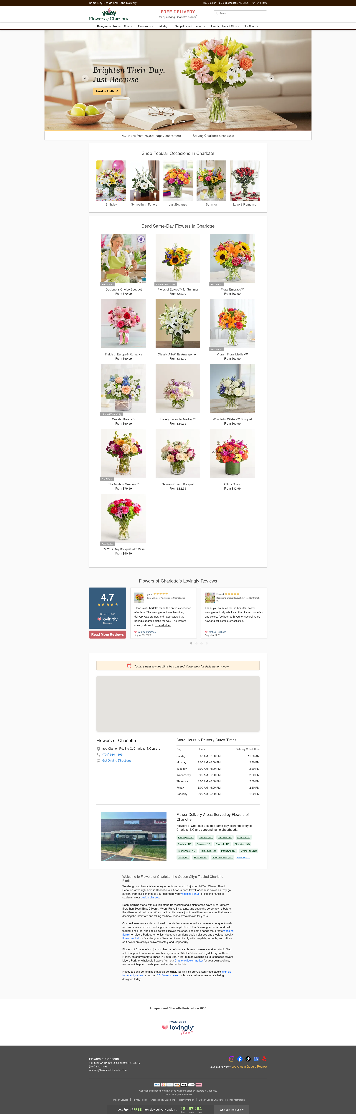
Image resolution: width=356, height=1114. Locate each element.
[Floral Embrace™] (139, 598)
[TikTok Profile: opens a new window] (248, 1059)
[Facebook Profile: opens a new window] (240, 1059)
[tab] (178, 121)
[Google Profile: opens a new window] (256, 1059)
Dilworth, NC (243, 837)
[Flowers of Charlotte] (115, 14)
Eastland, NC (185, 844)
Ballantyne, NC (186, 837)
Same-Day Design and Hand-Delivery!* (114, 3)
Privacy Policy (140, 1100)
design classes (150, 897)
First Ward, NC (242, 844)
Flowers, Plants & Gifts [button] (223, 26)
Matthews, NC (228, 850)
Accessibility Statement (163, 1100)
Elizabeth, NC (222, 844)
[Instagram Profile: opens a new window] (231, 1059)
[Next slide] (270, 78)
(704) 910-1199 (112, 754)
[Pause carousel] (173, 121)
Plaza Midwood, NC (222, 857)
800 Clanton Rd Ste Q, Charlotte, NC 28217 (114, 1063)
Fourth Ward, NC (186, 850)
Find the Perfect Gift (110, 91)
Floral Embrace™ (154, 597)
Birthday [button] (163, 26)
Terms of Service (119, 1100)
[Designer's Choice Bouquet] (210, 598)
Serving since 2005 (213, 135)
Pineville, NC (200, 857)
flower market (130, 938)
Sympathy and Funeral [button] (189, 26)
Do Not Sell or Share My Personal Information (222, 1100)
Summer (129, 26)
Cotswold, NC (225, 837)
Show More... (243, 857)
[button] (191, 643)
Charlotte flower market (189, 960)
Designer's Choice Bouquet (228, 597)
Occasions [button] (144, 26)
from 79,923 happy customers (151, 135)
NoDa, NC (183, 857)
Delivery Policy (186, 1100)
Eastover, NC (203, 844)
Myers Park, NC (249, 850)
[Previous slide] (85, 78)
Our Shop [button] (250, 26)
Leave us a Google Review (249, 1066)
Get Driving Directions (116, 760)
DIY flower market (167, 975)
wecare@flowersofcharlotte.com (108, 1070)
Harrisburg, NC (208, 850)
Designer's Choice (109, 26)
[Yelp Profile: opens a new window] (264, 1059)
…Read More (163, 625)
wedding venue (190, 893)
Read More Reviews (107, 634)
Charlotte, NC (206, 837)
